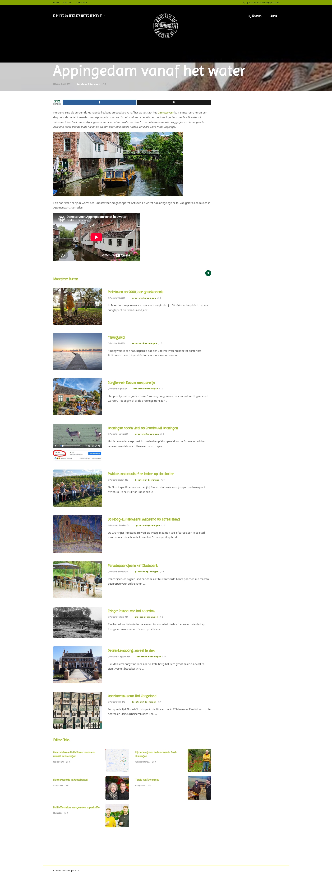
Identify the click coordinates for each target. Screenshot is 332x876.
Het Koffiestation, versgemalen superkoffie (76, 807)
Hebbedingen (205, 871)
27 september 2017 (143, 762)
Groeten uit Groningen (88, 84)
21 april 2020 (59, 762)
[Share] (99, 102)
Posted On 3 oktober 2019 (118, 617)
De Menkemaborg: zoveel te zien (131, 650)
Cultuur (246, 871)
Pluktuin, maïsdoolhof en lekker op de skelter (141, 473)
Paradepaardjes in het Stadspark (133, 565)
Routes (256, 871)
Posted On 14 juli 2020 (117, 298)
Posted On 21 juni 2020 (117, 343)
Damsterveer (166, 112)
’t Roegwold (116, 337)
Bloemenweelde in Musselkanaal (70, 780)
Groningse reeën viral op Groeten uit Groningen (143, 427)
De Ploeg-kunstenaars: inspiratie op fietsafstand (144, 519)
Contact (68, 3)
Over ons (81, 3)
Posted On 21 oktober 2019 (118, 571)
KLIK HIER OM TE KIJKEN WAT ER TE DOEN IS (77, 16)
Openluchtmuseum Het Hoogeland (132, 695)
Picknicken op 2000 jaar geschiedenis (135, 291)
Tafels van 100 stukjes (147, 780)
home (56, 3)
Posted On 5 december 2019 (119, 525)
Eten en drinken (222, 871)
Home (265, 871)
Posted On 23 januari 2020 (118, 480)
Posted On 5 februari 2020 (118, 434)
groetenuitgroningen (144, 298)
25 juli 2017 (59, 785)
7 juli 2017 (58, 813)
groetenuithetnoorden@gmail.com (263, 2)
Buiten (236, 871)
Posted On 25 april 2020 (118, 388)
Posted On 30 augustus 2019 (119, 656)
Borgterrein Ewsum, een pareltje (131, 382)
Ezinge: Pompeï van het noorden (131, 610)
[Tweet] (174, 102)
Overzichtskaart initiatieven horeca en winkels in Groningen (74, 754)
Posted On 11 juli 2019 (117, 702)
